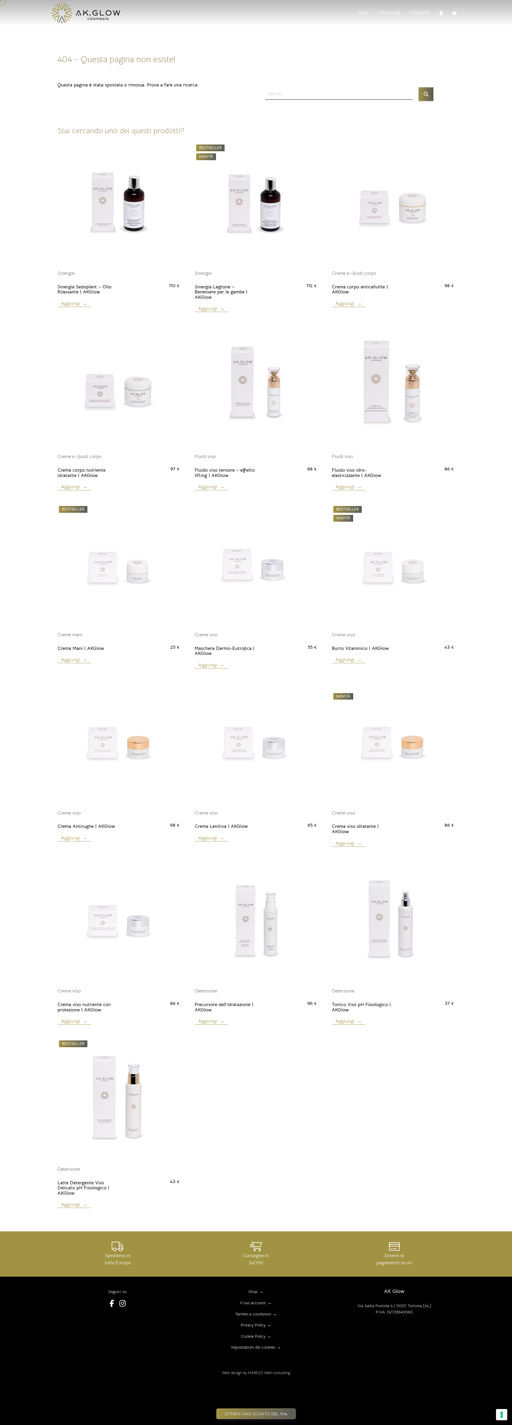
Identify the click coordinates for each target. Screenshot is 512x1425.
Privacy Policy (253, 1325)
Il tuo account (253, 1302)
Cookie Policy (253, 1336)
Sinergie (65, 273)
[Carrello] (454, 13)
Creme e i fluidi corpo (354, 273)
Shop (363, 13)
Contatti (419, 13)
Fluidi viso (205, 457)
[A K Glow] (88, 13)
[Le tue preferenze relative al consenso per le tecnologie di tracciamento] (501, 1414)
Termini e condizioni (253, 1314)
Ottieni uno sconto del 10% (256, 1413)
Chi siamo (389, 13)
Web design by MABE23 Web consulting (256, 1373)
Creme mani (69, 635)
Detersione (206, 991)
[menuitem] (363, 13)
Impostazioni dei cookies (253, 1347)
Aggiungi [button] (70, 303)
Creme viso (206, 635)
